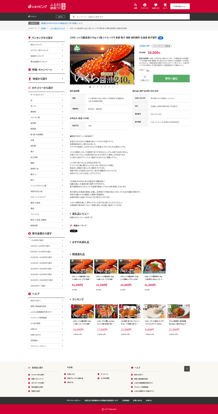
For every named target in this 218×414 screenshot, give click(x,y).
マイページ (144, 8)
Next (132, 64)
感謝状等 (34, 225)
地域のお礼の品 (37, 191)
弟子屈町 (73, 231)
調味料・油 (34, 168)
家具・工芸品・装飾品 (38, 219)
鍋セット (34, 174)
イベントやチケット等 (38, 185)
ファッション (35, 214)
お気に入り (155, 8)
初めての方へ (36, 300)
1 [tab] (90, 87)
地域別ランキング (37, 56)
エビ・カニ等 (35, 117)
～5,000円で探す (37, 240)
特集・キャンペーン (42, 69)
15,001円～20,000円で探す (41, 263)
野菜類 (33, 128)
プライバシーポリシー (39, 346)
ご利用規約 (125, 400)
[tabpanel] (102, 64)
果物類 (33, 111)
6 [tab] (109, 87)
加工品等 (34, 157)
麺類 (32, 163)
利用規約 (34, 340)
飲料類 (33, 145)
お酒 (32, 140)
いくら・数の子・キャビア (57, 28)
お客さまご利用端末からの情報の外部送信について (101, 400)
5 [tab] (105, 87)
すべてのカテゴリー (38, 94)
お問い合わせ (36, 334)
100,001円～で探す (38, 285)
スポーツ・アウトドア (38, 197)
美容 (32, 208)
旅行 (32, 180)
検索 (135, 8)
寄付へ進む (171, 78)
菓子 (32, 151)
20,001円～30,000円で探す (41, 268)
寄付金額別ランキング (39, 61)
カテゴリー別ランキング (39, 50)
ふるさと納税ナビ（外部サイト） (144, 391)
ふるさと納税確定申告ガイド (41, 312)
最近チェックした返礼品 (75, 378)
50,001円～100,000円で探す (42, 280)
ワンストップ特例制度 (39, 317)
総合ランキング (36, 44)
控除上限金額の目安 (38, 306)
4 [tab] (101, 87)
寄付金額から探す (37, 387)
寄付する (70, 382)
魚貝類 (43, 28)
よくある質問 (35, 323)
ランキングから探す (37, 375)
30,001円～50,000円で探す (41, 274)
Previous (72, 64)
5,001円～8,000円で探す (40, 246)
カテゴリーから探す (37, 383)
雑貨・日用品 (35, 202)
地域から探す (40, 79)
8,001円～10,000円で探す (41, 251)
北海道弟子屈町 (144, 45)
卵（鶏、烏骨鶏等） (37, 134)
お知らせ (34, 329)
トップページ (32, 28)
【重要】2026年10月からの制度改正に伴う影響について (62, 23)
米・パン (33, 106)
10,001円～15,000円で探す (41, 257)
